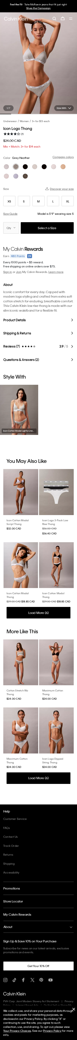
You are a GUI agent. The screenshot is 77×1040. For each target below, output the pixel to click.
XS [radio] (9, 201)
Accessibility (11, 872)
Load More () (38, 613)
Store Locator (13, 901)
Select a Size (47, 228)
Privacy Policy (52, 1030)
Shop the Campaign (38, 8)
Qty (9, 228)
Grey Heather (21, 157)
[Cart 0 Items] (63, 18)
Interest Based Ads (27, 1005)
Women (24, 121)
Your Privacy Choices (17, 1030)
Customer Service (15, 818)
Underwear (10, 121)
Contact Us (10, 836)
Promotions (11, 888)
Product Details (14, 320)
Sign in (7, 272)
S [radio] (24, 201)
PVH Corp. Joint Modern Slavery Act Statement (31, 1001)
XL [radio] (67, 201)
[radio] (6, 166)
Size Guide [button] (10, 213)
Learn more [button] (55, 272)
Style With (61, 108)
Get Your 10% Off (38, 966)
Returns (8, 854)
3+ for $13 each (41, 121)
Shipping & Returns (17, 333)
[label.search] (54, 18)
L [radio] (53, 201)
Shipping (9, 863)
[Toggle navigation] (71, 19)
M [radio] (38, 201)
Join (19, 272)
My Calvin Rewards (17, 914)
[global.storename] (16, 19)
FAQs (6, 828)
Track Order (11, 845)
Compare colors (63, 157)
